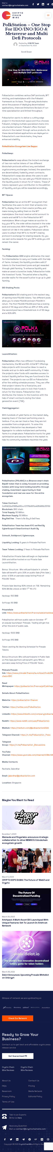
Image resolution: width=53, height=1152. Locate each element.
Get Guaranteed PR (17, 1056)
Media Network (35, 1091)
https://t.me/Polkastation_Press (35, 735)
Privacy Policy (8, 1096)
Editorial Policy (35, 1096)
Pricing (31, 1086)
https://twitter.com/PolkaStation (25, 707)
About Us (6, 1080)
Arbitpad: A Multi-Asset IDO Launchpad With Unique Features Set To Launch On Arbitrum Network (25, 922)
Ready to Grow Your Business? (20, 1036)
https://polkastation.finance (24, 700)
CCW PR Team (33, 43)
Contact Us (33, 1080)
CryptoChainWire (26, 1144)
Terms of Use (8, 1102)
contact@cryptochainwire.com (15, 5)
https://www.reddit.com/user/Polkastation (29, 721)
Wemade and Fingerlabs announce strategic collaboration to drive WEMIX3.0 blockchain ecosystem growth (25, 840)
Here (20, 1118)
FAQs (4, 1086)
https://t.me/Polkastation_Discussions (27, 745)
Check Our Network (17, 1018)
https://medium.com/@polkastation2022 (30, 728)
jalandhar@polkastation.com (21, 776)
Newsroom (7, 1091)
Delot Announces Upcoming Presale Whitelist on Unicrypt (25, 976)
